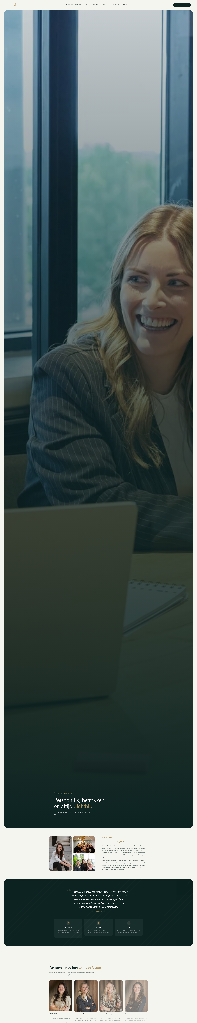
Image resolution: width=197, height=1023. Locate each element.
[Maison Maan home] (13, 5)
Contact (126, 5)
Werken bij (115, 5)
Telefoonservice (92, 5)
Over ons (104, 5)
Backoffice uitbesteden (73, 5)
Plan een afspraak (182, 5)
